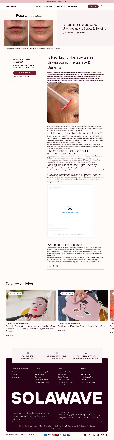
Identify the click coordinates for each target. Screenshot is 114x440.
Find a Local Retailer (41, 380)
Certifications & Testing (88, 382)
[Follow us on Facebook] (85, 434)
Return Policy (62, 374)
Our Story (38, 377)
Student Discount (86, 374)
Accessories (16, 377)
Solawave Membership (88, 372)
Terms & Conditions (25, 426)
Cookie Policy (48, 426)
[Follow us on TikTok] (106, 434)
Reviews (83, 380)
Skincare (14, 374)
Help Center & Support (65, 382)
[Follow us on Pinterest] (98, 434)
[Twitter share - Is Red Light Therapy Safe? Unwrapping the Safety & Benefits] (57, 266)
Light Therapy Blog (87, 377)
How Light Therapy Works (43, 372)
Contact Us (61, 385)
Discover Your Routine (42, 382)
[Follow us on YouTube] (102, 434)
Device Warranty (63, 377)
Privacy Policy (38, 426)
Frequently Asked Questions (67, 372)
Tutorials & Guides (64, 380)
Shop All (14, 372)
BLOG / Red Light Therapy (14, 49)
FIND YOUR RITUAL (25, 73)
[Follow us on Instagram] (93, 434)
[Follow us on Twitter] (89, 434)
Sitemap (92, 426)
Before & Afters (40, 374)
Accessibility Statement (80, 426)
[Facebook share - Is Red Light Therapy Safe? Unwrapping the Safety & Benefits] (53, 266)
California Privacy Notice (63, 426)
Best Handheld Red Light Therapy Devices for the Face (81, 326)
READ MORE (10, 335)
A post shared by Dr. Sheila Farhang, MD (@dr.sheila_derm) (70, 234)
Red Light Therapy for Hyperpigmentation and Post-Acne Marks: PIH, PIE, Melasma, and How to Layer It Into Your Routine (30, 328)
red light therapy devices (78, 259)
